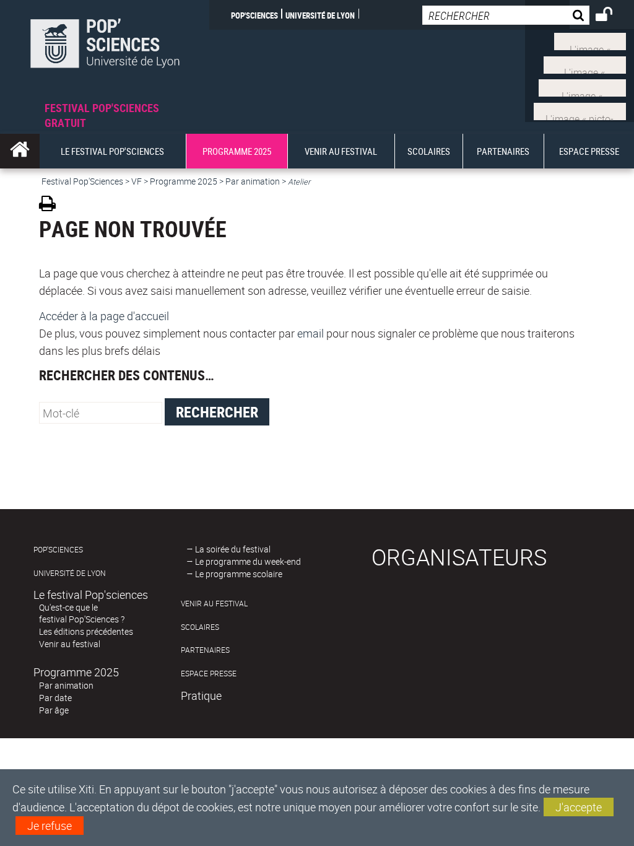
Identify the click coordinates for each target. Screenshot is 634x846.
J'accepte (578, 807)
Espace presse (209, 673)
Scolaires (200, 627)
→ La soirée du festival (228, 549)
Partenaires (205, 650)
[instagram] (582, 86)
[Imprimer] (51, 205)
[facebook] (585, 63)
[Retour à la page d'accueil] (104, 50)
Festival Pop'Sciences (82, 181)
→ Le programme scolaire (234, 574)
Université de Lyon (320, 14)
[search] (505, 15)
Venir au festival (69, 644)
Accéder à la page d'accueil (104, 315)
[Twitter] (590, 40)
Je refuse (49, 825)
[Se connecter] (612, 16)
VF (136, 181)
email (310, 333)
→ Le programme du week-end (243, 561)
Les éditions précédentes (86, 631)
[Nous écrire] (580, 109)
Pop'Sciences (254, 14)
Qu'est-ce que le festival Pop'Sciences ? (81, 613)
